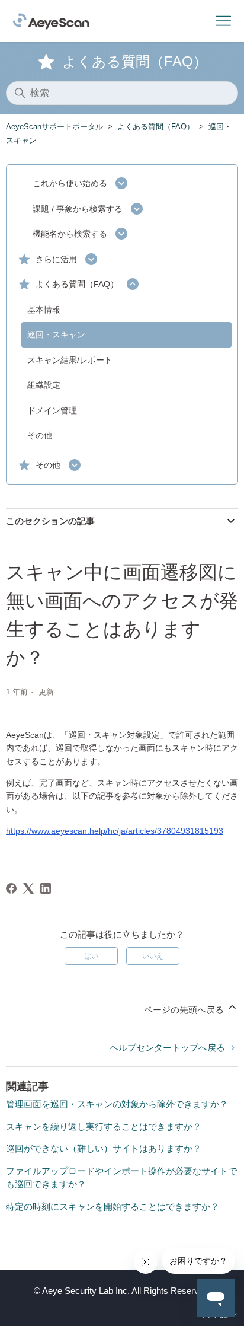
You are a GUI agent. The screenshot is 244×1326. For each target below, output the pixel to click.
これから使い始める (70, 183)
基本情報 (43, 309)
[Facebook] (11, 888)
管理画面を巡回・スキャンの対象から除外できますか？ (117, 1104)
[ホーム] (51, 21)
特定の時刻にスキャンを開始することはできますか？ (112, 1206)
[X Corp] (28, 888)
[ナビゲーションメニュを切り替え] (223, 21)
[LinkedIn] (45, 888)
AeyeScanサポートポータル (54, 126)
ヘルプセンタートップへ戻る (168, 1048)
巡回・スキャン (56, 334)
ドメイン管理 (52, 410)
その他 (39, 435)
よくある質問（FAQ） (155, 126)
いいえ (152, 956)
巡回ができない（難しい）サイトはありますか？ (103, 1148)
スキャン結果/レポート (70, 360)
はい (91, 956)
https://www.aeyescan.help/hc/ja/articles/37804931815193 (114, 831)
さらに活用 (56, 259)
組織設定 (43, 385)
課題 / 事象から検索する (78, 208)
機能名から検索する (70, 233)
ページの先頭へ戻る (185, 1010)
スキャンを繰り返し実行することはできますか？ (103, 1126)
